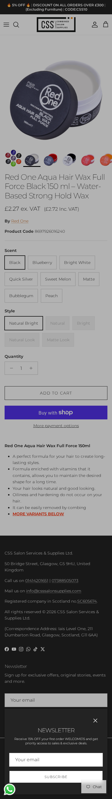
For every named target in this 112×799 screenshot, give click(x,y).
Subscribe (56, 777)
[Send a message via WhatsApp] (9, 789)
